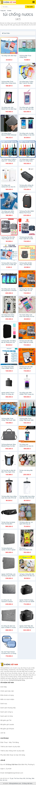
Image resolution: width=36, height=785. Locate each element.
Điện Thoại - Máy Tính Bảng (9, 742)
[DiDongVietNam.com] (11, 2)
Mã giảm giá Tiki (5, 720)
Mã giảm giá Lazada (7, 724)
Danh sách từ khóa (6, 716)
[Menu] (33, 2)
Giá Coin (5, 780)
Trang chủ (3, 10)
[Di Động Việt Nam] (9, 664)
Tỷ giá (11, 778)
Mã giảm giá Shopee (7, 728)
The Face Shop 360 (19, 778)
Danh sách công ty (6, 712)
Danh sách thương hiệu (8, 708)
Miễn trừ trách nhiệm (7, 699)
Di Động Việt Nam (27, 783)
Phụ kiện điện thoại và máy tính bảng (12, 755)
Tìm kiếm (30, 7)
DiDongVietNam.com (15, 783)
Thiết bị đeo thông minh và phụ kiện (12, 751)
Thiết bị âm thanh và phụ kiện (10, 746)
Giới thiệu (3, 687)
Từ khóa (9, 10)
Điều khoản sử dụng (7, 695)
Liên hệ (2, 733)
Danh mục (3, 703)
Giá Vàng (28, 778)
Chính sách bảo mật (7, 691)
